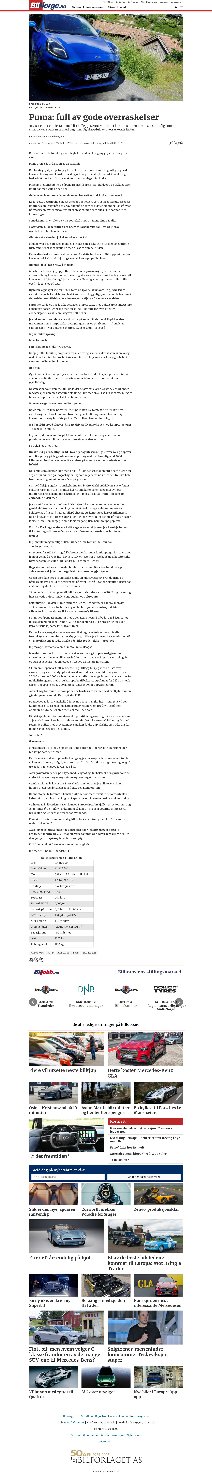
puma (76, 953)
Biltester (111, 7)
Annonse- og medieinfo (170, 2)
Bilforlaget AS (75, 1422)
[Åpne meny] (182, 7)
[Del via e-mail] (180, 143)
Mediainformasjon (113, 1435)
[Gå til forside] (47, 5)
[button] (33, 1002)
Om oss (75, 1435)
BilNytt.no (120, 2)
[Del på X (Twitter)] (176, 143)
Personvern (106, 1441)
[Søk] (176, 7)
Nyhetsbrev (134, 1435)
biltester (63, 953)
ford (51, 953)
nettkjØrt (37, 953)
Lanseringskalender (94, 7)
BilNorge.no (70, 1416)
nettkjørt (89, 953)
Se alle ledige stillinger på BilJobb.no (106, 1024)
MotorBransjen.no (149, 2)
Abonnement (90, 1435)
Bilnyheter (76, 7)
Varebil (123, 7)
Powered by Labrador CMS (106, 1471)
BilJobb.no (133, 2)
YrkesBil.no (107, 2)
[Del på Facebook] (171, 143)
